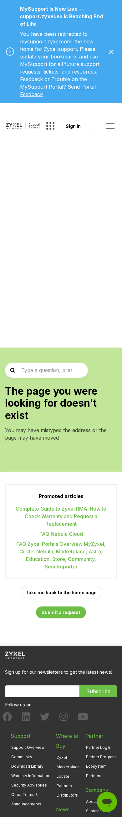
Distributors (67, 795)
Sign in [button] (73, 126)
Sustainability (98, 811)
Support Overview (28, 747)
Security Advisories (29, 785)
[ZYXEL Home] (15, 655)
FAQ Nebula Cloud (61, 534)
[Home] (23, 126)
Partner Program (101, 756)
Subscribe (98, 691)
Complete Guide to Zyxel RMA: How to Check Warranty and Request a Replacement (61, 516)
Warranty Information (30, 775)
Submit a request (61, 612)
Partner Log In (98, 747)
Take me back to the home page (61, 592)
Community (21, 756)
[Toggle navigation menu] (110, 126)
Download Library (27, 766)
